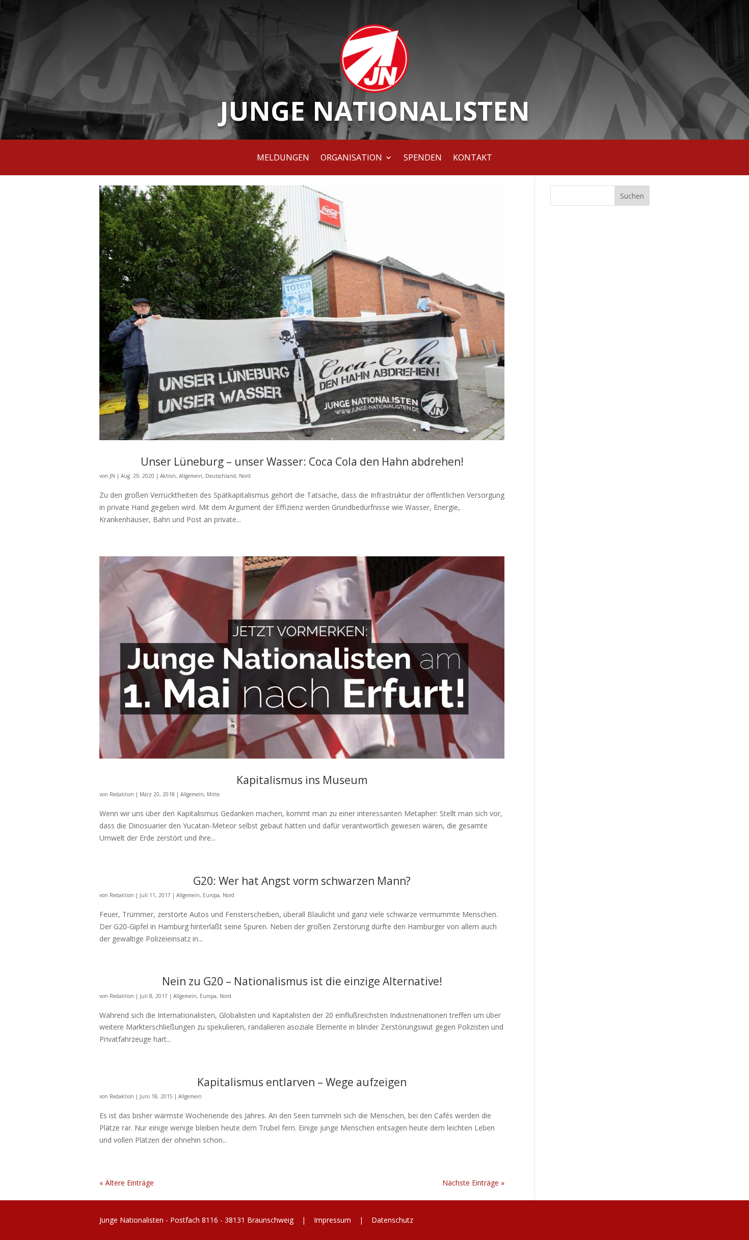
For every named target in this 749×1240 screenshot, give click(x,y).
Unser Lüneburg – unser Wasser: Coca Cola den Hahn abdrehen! (302, 461)
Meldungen (283, 158)
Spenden (423, 158)
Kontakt (472, 158)
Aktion (168, 475)
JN (112, 475)
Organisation (351, 158)
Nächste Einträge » (473, 1183)
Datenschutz (391, 1220)
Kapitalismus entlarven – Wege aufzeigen (302, 1082)
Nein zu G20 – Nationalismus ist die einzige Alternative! (302, 981)
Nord (245, 475)
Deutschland (220, 475)
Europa (211, 895)
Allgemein (190, 475)
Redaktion (122, 794)
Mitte (213, 794)
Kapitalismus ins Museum (301, 780)
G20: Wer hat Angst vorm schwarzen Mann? (302, 881)
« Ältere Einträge (126, 1183)
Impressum (332, 1220)
